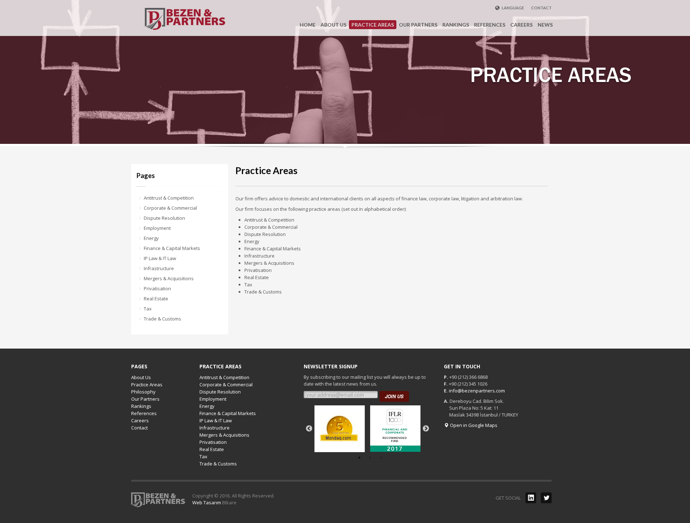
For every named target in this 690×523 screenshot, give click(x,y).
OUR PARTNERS (418, 24)
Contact (139, 427)
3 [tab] (381, 457)
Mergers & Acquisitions (169, 278)
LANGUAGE (512, 7)
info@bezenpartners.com (477, 390)
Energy (151, 238)
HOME (308, 24)
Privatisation (157, 288)
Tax (148, 308)
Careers (140, 420)
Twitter (546, 497)
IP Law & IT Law (160, 258)
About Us (141, 377)
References (144, 413)
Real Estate (156, 298)
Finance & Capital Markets (172, 248)
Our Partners (145, 399)
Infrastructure (159, 268)
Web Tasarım (206, 502)
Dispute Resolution (164, 218)
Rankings (141, 406)
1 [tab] (359, 457)
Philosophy (143, 391)
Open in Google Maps (473, 425)
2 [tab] (370, 457)
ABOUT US (333, 24)
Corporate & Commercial (170, 208)
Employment (157, 228)
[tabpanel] (339, 428)
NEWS (545, 24)
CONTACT (541, 7)
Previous (309, 428)
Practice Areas (146, 384)
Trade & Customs (162, 318)
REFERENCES (489, 24)
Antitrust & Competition (169, 198)
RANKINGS (455, 24)
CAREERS (521, 24)
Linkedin (530, 497)
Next (425, 428)
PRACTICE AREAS (372, 25)
